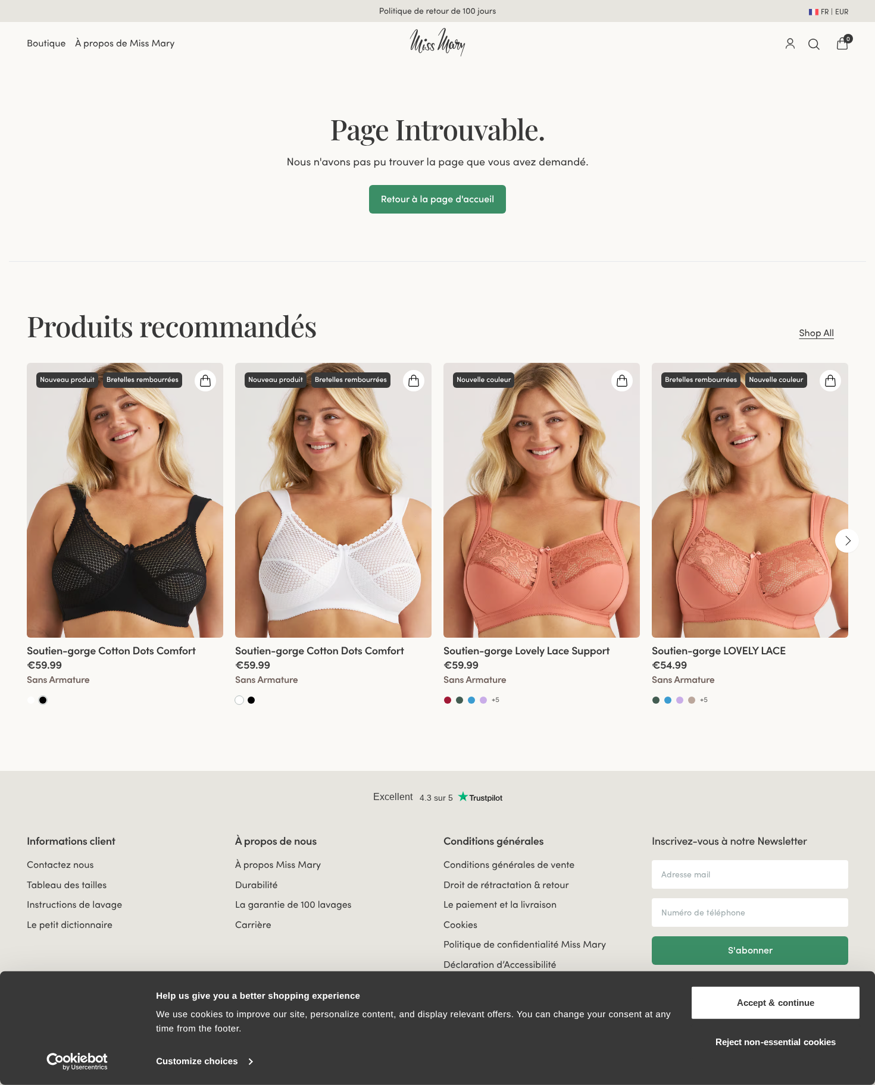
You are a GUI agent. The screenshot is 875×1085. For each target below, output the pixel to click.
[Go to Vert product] (459, 700)
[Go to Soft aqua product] (471, 700)
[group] (125, 541)
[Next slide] (847, 541)
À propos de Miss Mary (124, 43)
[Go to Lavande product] (483, 700)
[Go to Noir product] (42, 700)
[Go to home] (437, 42)
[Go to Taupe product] (691, 700)
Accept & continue (776, 1003)
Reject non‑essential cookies (775, 1041)
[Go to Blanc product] (31, 700)
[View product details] (125, 672)
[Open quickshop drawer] (205, 380)
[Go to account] (790, 43)
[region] (437, 540)
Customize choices (197, 1061)
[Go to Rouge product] (447, 700)
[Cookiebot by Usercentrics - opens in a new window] (77, 1062)
